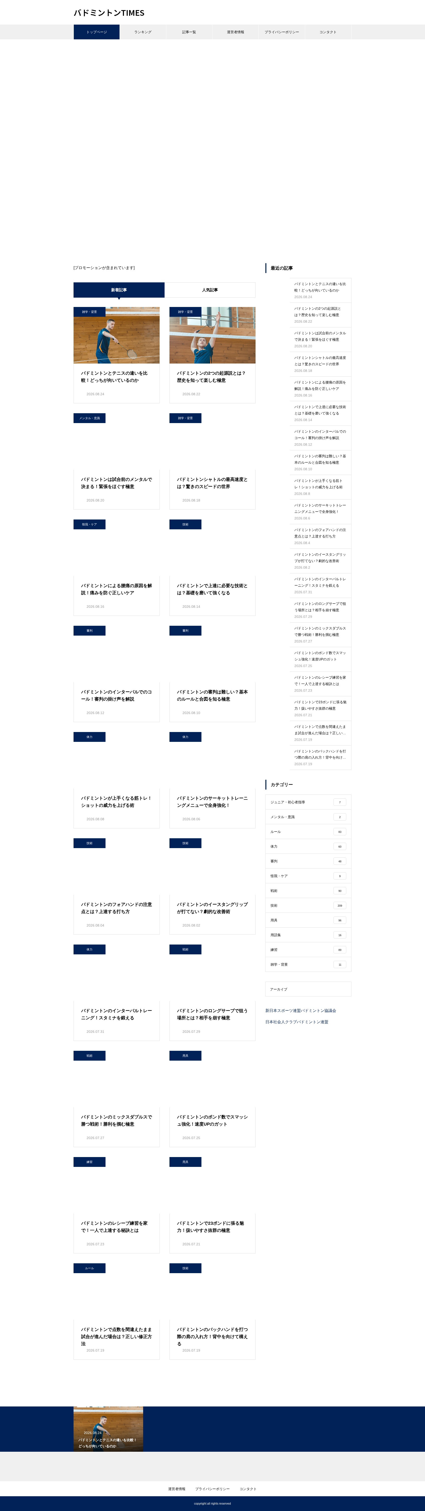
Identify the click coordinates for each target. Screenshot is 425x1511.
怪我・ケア (89, 524)
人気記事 (210, 290)
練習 (89, 1162)
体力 (89, 737)
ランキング (143, 32)
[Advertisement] (212, 76)
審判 (89, 630)
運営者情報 (235, 32)
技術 (185, 524)
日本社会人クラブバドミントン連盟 (296, 1022)
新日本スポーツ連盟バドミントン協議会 (300, 1010)
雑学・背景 (89, 312)
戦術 (185, 949)
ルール (89, 1268)
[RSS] (77, 1503)
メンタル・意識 (89, 418)
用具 (185, 1055)
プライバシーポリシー (282, 32)
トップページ (96, 32)
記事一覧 (189, 32)
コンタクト (328, 32)
